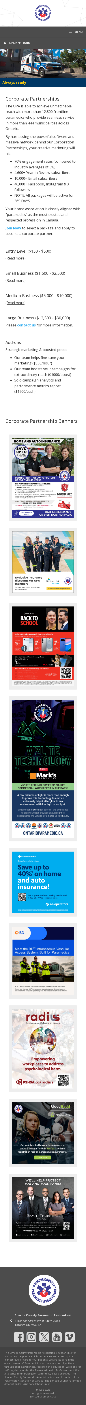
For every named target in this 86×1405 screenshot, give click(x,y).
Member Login (19, 43)
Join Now (13, 228)
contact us (26, 325)
